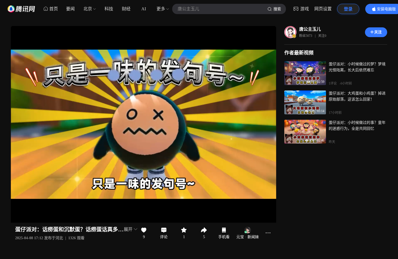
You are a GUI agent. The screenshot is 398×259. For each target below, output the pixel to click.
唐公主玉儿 (310, 29)
